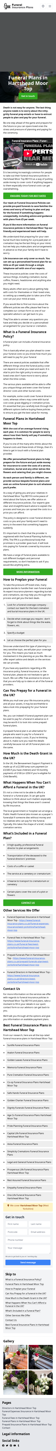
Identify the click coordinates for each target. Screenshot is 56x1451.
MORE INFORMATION (28, 571)
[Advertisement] (28, 42)
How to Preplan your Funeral (20, 1288)
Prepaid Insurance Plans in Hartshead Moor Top (27, 1424)
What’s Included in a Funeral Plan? (22, 1310)
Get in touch (28, 96)
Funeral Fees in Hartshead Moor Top (21, 1417)
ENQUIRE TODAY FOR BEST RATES (28, 195)
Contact (6, 1427)
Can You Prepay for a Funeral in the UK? (25, 1293)
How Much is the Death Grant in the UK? (26, 1298)
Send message (28, 1262)
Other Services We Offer (17, 1315)
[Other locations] (43, 6)
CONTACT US (28, 902)
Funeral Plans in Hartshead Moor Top (24, 1284)
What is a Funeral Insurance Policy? (23, 1279)
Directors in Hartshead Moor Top (19, 1408)
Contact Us (11, 1320)
